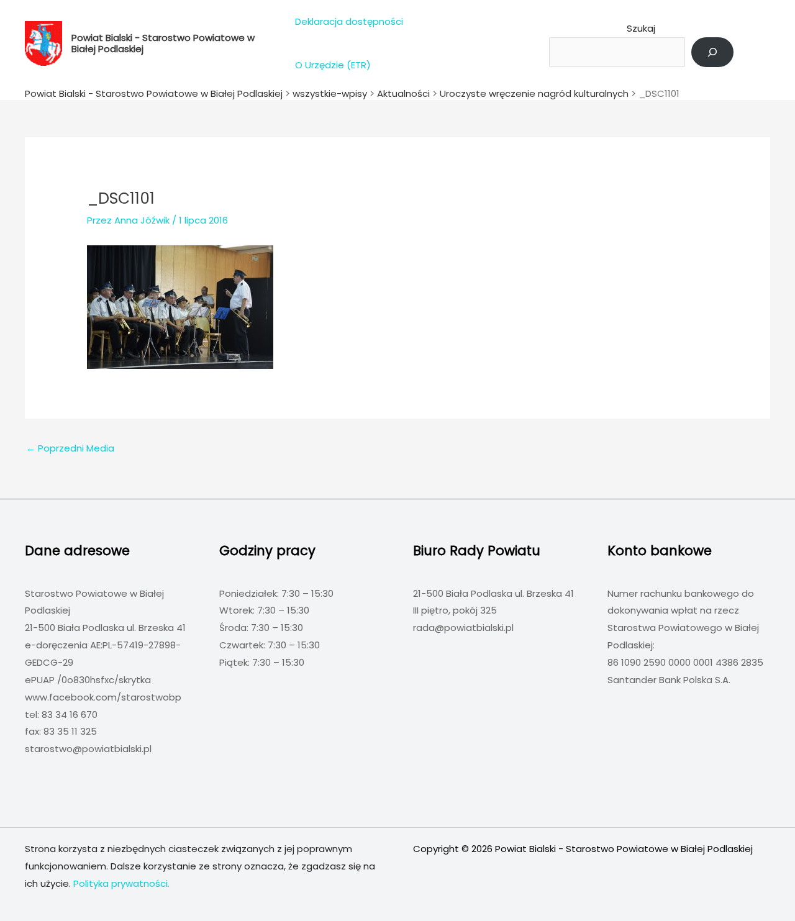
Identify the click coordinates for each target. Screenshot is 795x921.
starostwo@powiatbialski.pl (88, 748)
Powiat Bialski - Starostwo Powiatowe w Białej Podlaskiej (163, 43)
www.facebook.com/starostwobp (103, 697)
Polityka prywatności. (121, 883)
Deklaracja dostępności (349, 21)
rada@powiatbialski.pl (463, 627)
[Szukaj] (712, 52)
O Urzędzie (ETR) (333, 64)
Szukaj (641, 28)
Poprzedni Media (70, 448)
